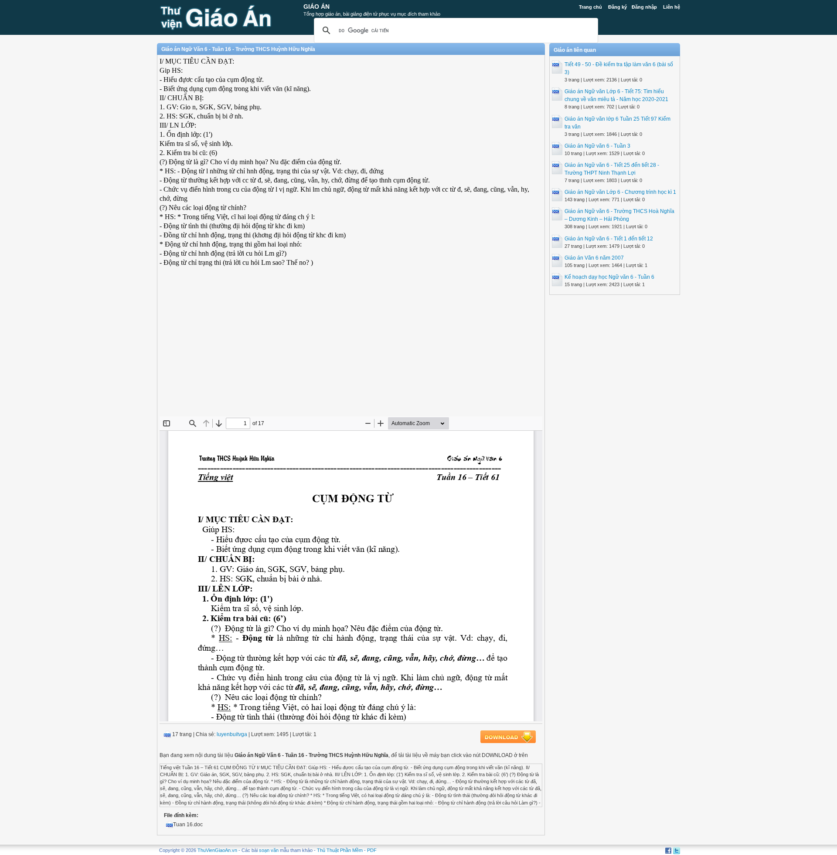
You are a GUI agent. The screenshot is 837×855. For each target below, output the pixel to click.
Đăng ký (617, 7)
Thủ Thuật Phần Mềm (340, 850)
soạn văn (269, 850)
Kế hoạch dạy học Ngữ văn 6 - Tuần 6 (609, 277)
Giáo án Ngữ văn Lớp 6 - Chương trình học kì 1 (620, 192)
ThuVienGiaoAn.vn (217, 850)
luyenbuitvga (232, 734)
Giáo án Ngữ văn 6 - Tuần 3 (597, 146)
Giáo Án (316, 6)
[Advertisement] (351, 353)
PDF (372, 850)
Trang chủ (590, 7)
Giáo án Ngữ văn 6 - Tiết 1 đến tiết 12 (609, 239)
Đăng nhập (644, 7)
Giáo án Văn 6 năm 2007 (594, 258)
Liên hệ (671, 7)
